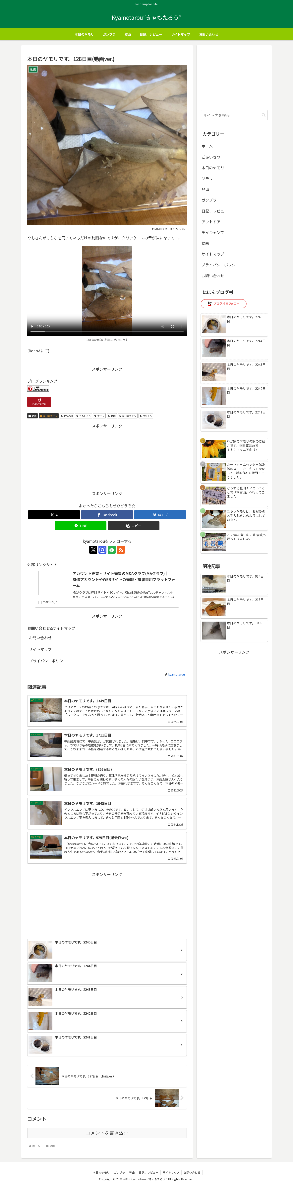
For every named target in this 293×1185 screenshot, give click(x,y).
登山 (205, 189)
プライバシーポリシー (48, 660)
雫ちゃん (147, 415)
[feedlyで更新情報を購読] (112, 550)
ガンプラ (209, 200)
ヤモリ (100, 415)
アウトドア (211, 221)
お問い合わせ (40, 637)
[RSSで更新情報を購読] (121, 550)
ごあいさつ (211, 157)
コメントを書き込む (107, 1132)
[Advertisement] (107, 457)
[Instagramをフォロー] (102, 550)
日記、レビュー (215, 210)
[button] (133, 525)
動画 (34, 415)
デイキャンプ (213, 232)
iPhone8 (68, 415)
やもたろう (85, 415)
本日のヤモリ (50, 415)
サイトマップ (40, 649)
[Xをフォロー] (93, 550)
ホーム (207, 146)
